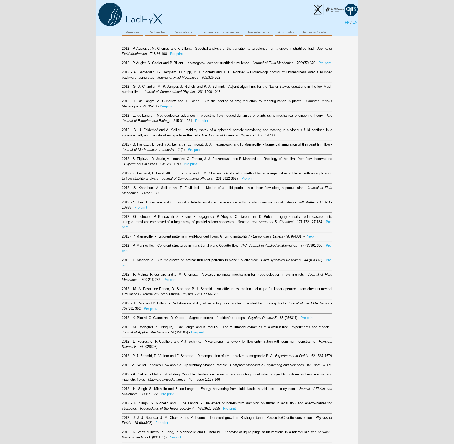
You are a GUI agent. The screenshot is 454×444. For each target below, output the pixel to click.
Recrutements (258, 32)
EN (355, 22)
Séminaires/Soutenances (220, 32)
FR (347, 22)
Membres (132, 32)
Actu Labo (286, 32)
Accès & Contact (316, 32)
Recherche (156, 32)
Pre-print (176, 54)
